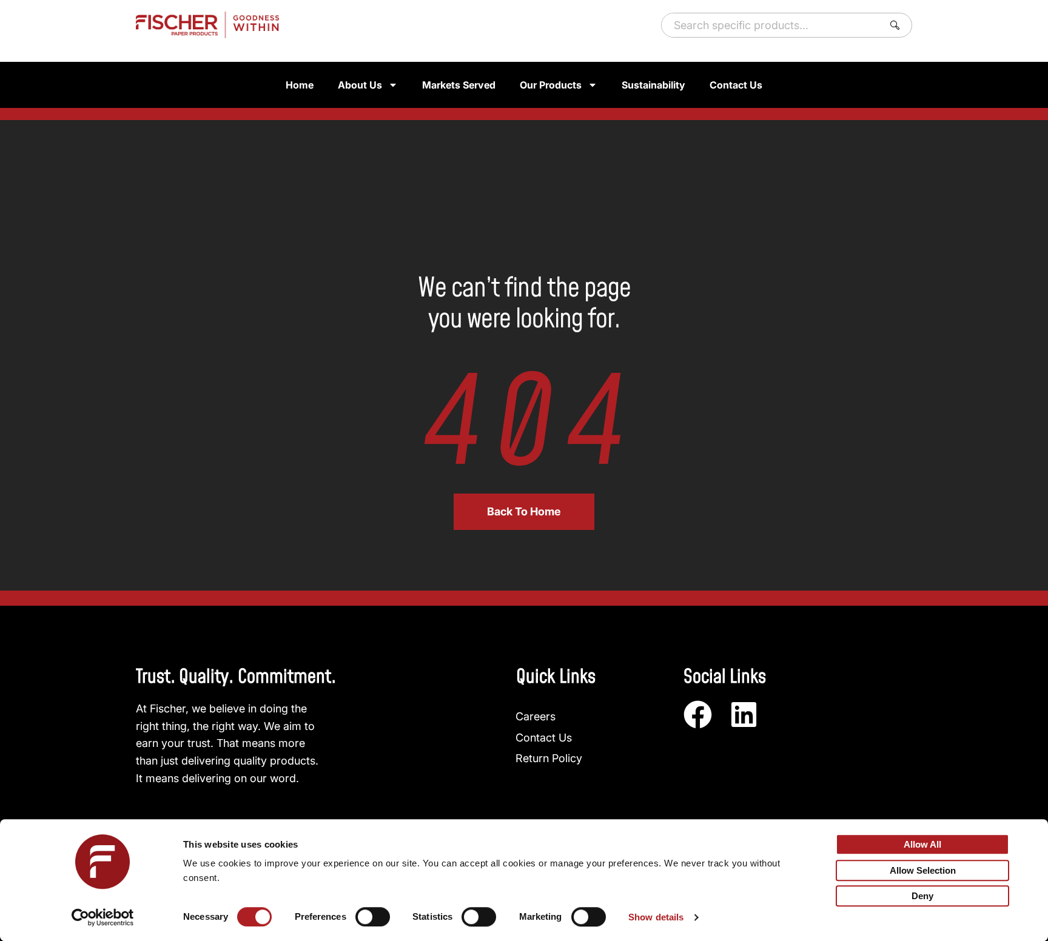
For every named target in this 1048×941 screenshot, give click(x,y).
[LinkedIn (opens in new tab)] (744, 714)
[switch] (372, 916)
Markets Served (458, 85)
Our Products (551, 85)
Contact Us (736, 85)
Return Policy (549, 758)
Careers (536, 716)
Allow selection (923, 870)
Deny (922, 896)
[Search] (897, 25)
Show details (656, 917)
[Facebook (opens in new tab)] (698, 714)
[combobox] (770, 25)
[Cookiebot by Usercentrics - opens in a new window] (103, 917)
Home (300, 85)
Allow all (922, 844)
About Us (360, 85)
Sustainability (653, 85)
